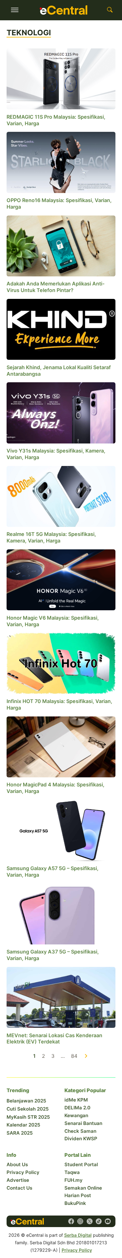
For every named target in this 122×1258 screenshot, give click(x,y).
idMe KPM (76, 1100)
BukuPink (75, 1203)
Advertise (18, 1180)
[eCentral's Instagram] (80, 1221)
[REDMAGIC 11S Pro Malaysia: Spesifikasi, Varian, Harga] (61, 78)
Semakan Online (83, 1188)
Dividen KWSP (80, 1139)
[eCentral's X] (89, 1221)
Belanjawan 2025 (26, 1101)
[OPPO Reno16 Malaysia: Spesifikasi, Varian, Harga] (61, 162)
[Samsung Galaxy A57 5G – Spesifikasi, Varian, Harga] (61, 830)
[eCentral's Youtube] (107, 1221)
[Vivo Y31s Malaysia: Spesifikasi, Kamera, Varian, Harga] (61, 412)
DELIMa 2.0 (77, 1108)
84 (74, 1056)
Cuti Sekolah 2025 (28, 1109)
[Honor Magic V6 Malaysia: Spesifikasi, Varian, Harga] (61, 579)
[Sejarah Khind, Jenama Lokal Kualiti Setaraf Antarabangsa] (61, 329)
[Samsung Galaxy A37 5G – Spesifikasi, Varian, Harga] (61, 913)
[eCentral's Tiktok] (98, 1221)
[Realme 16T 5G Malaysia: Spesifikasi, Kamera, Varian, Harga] (61, 496)
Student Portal (81, 1164)
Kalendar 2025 (23, 1125)
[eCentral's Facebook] (71, 1221)
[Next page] (86, 1056)
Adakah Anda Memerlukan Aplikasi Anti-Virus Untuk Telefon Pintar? (56, 286)
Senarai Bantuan (83, 1123)
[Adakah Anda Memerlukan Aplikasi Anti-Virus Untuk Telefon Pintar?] (61, 245)
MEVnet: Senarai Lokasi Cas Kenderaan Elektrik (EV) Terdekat (54, 1038)
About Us (17, 1164)
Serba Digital (78, 1235)
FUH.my (73, 1180)
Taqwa (72, 1172)
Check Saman (80, 1131)
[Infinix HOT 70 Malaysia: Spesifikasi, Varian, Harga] (61, 663)
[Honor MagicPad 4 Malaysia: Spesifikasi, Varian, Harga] (61, 746)
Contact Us (19, 1188)
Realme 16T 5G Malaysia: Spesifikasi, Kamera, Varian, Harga (51, 537)
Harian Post (77, 1195)
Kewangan (76, 1115)
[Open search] (110, 10)
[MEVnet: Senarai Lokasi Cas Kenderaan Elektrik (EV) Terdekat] (61, 997)
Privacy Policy (23, 1172)
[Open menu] (14, 10)
